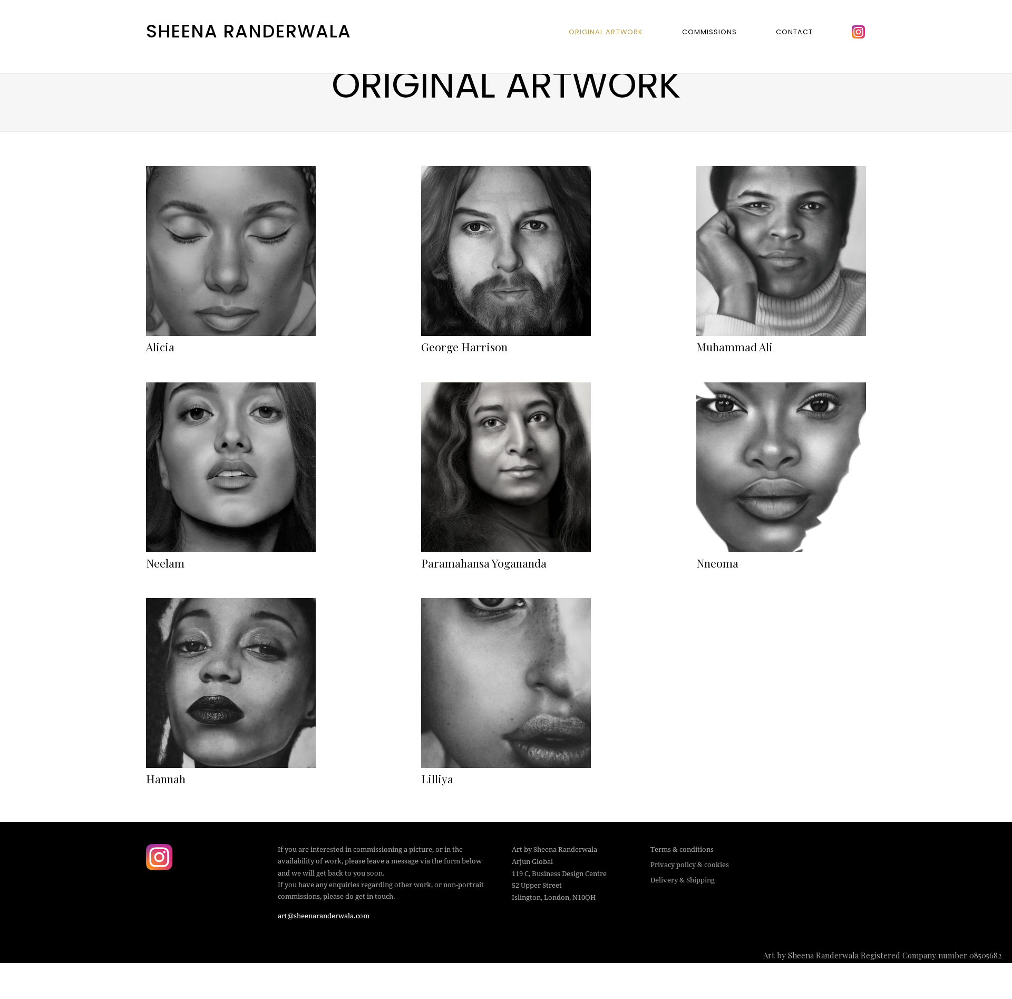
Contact (794, 31)
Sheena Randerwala (248, 31)
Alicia (160, 346)
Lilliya (437, 778)
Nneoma (717, 562)
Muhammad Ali (734, 346)
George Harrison (464, 346)
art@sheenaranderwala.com (323, 916)
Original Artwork (606, 31)
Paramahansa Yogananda (484, 562)
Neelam (165, 562)
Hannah (166, 778)
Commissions (709, 31)
